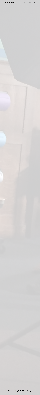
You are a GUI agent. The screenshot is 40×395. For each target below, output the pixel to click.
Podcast (22, 2)
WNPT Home (30, 2)
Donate (34, 2)
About (27, 2)
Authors (25, 2)
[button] (36, 2)
